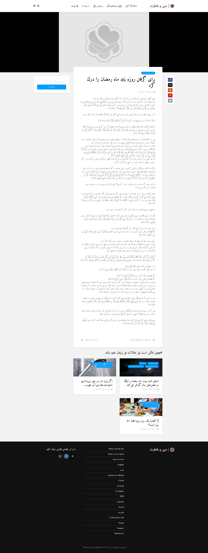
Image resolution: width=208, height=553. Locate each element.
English (121, 464)
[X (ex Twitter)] (60, 456)
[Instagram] (72, 456)
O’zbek (121, 480)
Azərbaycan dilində (116, 475)
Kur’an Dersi (118, 459)
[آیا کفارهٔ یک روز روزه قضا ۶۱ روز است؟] (141, 407)
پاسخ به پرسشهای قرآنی (114, 6)
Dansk (121, 523)
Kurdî (121, 507)
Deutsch (120, 486)
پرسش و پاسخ (97, 6)
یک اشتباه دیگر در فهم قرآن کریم (136, 366)
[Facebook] (66, 456)
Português (119, 491)
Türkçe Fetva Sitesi (116, 454)
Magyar (120, 528)
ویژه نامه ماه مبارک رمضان (148, 73)
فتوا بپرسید (74, 6)
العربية (122, 470)
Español (120, 501)
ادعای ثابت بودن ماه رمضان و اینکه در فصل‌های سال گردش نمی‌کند (141, 383)
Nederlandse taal (116, 517)
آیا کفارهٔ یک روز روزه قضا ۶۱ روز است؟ (143, 423)
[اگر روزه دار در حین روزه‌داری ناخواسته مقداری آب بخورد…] (94, 367)
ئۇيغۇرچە (121, 512)
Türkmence (119, 533)
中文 (122, 496)
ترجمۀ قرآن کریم (131, 6)
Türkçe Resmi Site (116, 449)
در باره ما (85, 6)
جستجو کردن (51, 87)
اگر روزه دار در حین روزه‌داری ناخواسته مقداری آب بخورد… (96, 383)
